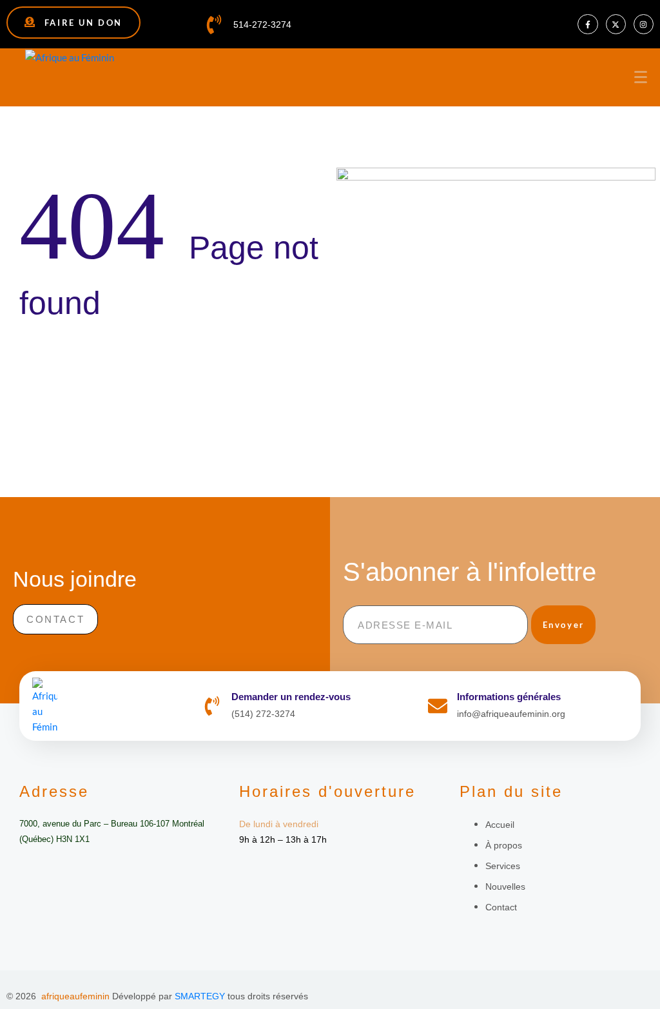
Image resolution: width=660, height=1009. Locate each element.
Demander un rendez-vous (291, 696)
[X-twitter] (616, 24)
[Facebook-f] (587, 24)
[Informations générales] (437, 706)
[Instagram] (644, 24)
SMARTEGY (200, 996)
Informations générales (509, 696)
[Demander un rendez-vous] (212, 706)
